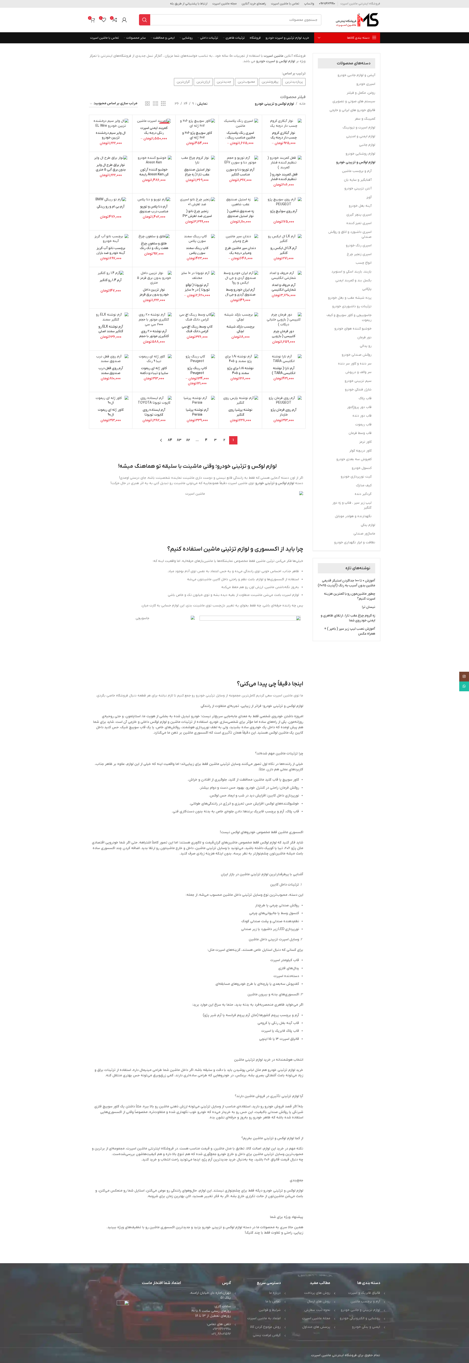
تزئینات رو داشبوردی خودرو (352, 306)
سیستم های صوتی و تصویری (353, 101)
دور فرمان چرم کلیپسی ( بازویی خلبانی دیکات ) (283, 336)
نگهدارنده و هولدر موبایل (353, 516)
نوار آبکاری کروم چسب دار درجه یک (284, 135)
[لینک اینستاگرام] (464, 677)
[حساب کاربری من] (124, 20)
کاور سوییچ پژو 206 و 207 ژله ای (197, 135)
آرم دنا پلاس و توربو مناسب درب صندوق (153, 209)
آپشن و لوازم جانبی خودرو (356, 75)
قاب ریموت (363, 424)
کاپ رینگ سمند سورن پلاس (197, 250)
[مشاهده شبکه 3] (163, 104)
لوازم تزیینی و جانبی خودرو (360, 1310)
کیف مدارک (364, 485)
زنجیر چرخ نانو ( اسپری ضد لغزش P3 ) (197, 216)
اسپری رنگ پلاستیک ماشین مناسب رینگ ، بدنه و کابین (240, 138)
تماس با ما (273, 1301)
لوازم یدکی (368, 525)
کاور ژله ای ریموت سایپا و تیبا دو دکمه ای (154, 373)
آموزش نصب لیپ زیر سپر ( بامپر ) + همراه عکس (349, 631)
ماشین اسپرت (274, 56)
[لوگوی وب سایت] (357, 19)
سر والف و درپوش (358, 372)
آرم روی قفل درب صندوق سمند (110, 370)
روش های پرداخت (317, 1293)
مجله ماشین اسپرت (316, 1318)
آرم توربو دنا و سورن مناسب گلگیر (240, 172)
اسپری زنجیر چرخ (359, 254)
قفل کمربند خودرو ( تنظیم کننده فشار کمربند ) (284, 179)
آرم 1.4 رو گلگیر (111, 280)
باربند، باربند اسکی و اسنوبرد (351, 271)
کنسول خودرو (362, 468)
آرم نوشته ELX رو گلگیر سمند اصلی (110, 329)
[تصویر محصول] (283, 123)
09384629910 (222, 1329)
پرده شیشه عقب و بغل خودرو (350, 297)
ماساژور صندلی (364, 533)
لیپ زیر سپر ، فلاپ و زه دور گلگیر (352, 505)
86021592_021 (221, 1334)
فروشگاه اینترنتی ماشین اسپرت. (334, 1355)
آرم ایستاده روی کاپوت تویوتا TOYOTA (154, 415)
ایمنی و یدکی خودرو (366, 1327)
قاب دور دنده (362, 415)
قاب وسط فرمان (360, 433)
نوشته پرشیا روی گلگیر (240, 412)
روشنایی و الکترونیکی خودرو (360, 1318)
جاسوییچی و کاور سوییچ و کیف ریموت (349, 317)
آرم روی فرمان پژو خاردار (284, 412)
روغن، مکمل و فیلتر (361, 93)
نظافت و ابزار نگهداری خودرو (354, 542)
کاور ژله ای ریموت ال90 (111, 412)
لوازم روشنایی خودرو (360, 153)
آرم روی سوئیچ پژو (283, 211)
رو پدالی (366, 346)
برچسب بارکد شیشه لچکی (240, 329)
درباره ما (275, 1293)
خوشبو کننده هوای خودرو (353, 328)
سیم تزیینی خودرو (358, 381)
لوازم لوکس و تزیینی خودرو (355, 162)
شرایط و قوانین (270, 1310)
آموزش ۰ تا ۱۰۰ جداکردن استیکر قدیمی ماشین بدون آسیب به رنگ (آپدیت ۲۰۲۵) (346, 583)
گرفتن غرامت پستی (267, 1335)
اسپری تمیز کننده (359, 223)
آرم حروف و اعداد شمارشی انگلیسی (284, 287)
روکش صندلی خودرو (357, 354)
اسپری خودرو (365, 84)
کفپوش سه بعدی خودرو (354, 459)
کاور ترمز (365, 442)
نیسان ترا (368, 607)
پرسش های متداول (316, 1327)
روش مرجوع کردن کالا (265, 1327)
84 (170, 440)
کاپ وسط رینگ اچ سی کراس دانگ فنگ (197, 329)
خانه (302, 104)
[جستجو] (144, 19)
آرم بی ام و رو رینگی (111, 206)
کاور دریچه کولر (360, 450)
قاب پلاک (365, 398)
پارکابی (367, 289)
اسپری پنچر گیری (359, 214)
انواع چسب (364, 263)
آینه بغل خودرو (360, 206)
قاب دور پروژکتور (359, 407)
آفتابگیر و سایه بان (358, 180)
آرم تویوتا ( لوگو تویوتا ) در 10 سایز (197, 287)
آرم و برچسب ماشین (357, 171)
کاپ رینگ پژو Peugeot (197, 370)
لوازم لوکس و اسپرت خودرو (275, 61)
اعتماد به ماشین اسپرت (264, 1318)
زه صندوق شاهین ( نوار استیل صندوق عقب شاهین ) (240, 216)
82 (188, 440)
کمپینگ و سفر (365, 118)
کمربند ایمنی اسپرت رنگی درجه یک (154, 130)
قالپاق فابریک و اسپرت (364, 1293)
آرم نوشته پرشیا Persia (197, 412)
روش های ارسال (318, 1301)
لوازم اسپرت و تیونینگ (359, 127)
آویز (369, 197)
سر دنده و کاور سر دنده (355, 363)
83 (179, 440)
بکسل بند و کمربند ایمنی (353, 280)
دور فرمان (364, 337)
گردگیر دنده (363, 494)
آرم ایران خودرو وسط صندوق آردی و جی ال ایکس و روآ (240, 294)
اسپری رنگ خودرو (359, 245)
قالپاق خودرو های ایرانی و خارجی (352, 110)
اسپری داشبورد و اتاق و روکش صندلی (350, 234)
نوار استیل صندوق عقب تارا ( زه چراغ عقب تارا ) (197, 174)
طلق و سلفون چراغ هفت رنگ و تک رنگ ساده (154, 248)
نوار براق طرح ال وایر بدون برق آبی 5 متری (111, 167)
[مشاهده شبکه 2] (147, 104)
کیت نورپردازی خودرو (356, 476)
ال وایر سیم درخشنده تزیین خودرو (111, 135)
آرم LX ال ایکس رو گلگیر (283, 250)
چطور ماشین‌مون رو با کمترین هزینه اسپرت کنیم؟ (349, 596)
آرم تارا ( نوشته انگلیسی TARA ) (283, 370)
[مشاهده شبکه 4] (155, 104)
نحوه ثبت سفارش (317, 1310)
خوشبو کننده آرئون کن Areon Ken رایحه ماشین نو (154, 174)
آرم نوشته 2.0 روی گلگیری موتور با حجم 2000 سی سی (154, 336)
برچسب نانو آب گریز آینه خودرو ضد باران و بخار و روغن (110, 253)
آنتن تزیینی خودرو (358, 188)
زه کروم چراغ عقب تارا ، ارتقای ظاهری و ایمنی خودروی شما (348, 618)
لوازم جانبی (367, 145)
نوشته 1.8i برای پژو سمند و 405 (240, 370)
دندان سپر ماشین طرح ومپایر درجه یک (240, 250)
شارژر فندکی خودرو (358, 389)
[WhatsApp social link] (464, 686)
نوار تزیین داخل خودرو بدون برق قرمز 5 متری (154, 294)
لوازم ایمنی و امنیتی (360, 136)
